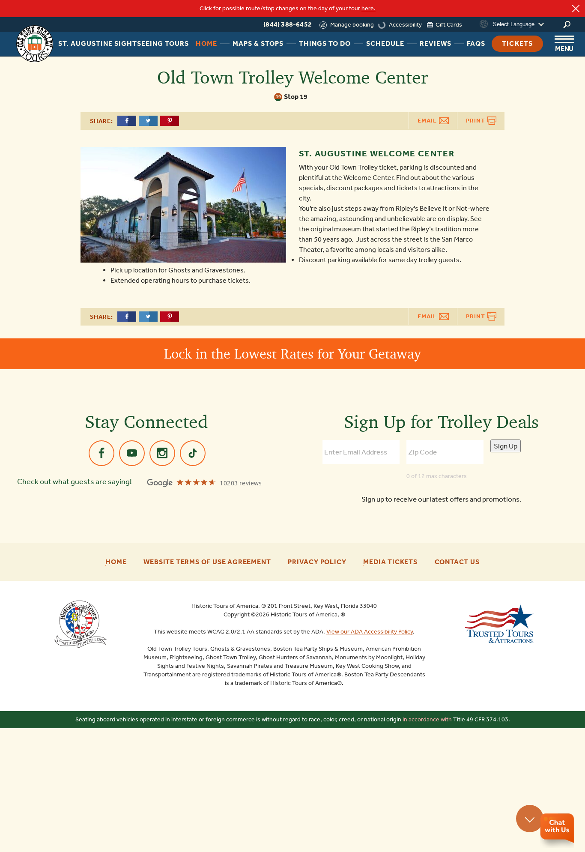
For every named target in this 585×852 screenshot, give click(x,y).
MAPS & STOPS (258, 43)
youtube (132, 453)
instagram (162, 453)
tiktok (193, 453)
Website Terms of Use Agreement (207, 562)
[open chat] (557, 830)
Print (476, 120)
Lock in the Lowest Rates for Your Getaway (292, 353)
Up (529, 818)
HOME (206, 43)
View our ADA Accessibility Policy (369, 631)
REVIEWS (435, 43)
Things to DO (325, 43)
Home (115, 562)
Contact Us (457, 562)
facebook (101, 453)
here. (368, 8)
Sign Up (505, 446)
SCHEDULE (385, 43)
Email (428, 120)
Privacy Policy (317, 562)
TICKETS (517, 43)
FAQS (476, 43)
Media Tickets (390, 562)
